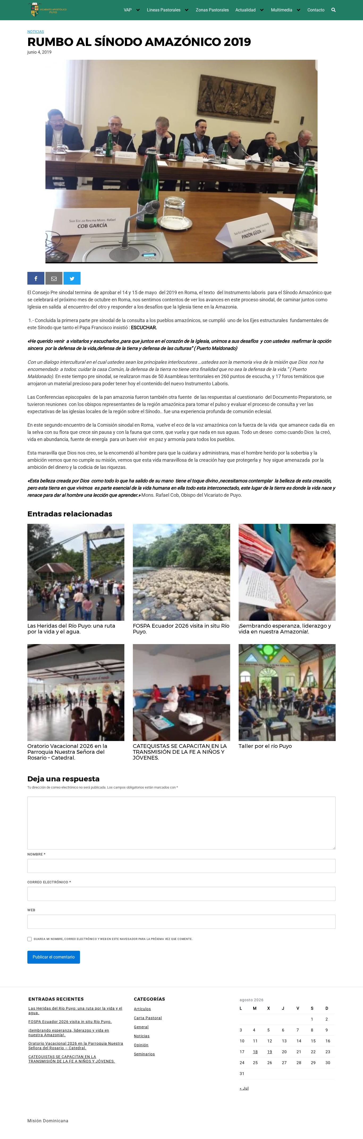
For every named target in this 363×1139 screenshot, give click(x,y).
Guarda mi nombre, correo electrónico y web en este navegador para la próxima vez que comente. (113, 939)
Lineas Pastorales (163, 9)
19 (269, 1052)
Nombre (36, 854)
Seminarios (144, 1054)
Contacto (315, 9)
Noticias (35, 31)
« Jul (244, 1088)
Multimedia (281, 9)
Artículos (142, 1009)
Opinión (141, 1045)
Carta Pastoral (148, 1018)
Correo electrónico (49, 882)
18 (255, 1052)
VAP (128, 9)
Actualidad (245, 9)
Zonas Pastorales (212, 9)
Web (31, 910)
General (141, 1027)
